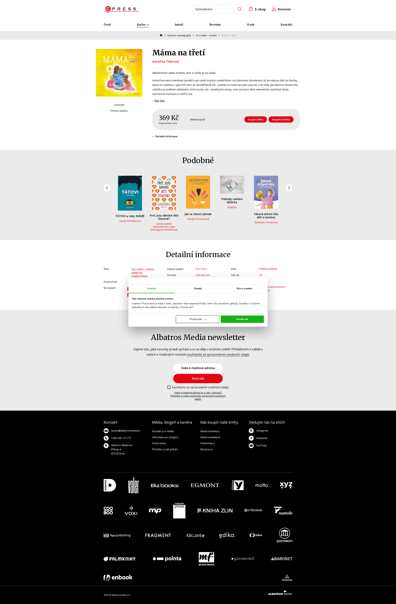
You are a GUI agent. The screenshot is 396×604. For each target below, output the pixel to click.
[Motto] (262, 485)
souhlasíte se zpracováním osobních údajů (218, 354)
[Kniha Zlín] (215, 510)
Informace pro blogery (165, 437)
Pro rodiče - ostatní (206, 35)
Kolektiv (232, 207)
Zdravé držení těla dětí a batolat (266, 215)
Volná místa (159, 443)
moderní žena (139, 276)
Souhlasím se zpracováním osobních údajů (200, 387)
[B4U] (117, 535)
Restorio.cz (206, 449)
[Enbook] (118, 578)
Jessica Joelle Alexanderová (162, 225)
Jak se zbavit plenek (198, 214)
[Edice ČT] (256, 535)
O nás (250, 24)
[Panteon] (284, 535)
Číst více (160, 100)
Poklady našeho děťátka (232, 200)
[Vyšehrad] (253, 510)
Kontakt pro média (163, 431)
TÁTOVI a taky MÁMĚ (129, 216)
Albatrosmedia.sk (210, 437)
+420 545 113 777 (121, 438)
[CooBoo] (108, 510)
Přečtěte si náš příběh (165, 449)
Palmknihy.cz (207, 443)
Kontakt (286, 24)
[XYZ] (286, 485)
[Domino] (110, 485)
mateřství (136, 272)
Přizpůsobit (195, 319)
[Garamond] (242, 558)
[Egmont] (205, 485)
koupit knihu (255, 119)
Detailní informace (166, 136)
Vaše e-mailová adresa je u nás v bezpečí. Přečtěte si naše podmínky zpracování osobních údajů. (198, 396)
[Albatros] (237, 485)
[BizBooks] (164, 485)
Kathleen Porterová (266, 222)
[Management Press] (155, 510)
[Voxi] (131, 510)
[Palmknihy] (119, 558)
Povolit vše (242, 319)
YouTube (261, 445)
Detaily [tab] (198, 288)
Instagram (262, 430)
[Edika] (227, 535)
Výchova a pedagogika (179, 35)
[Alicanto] (195, 535)
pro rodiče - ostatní (142, 269)
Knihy (141, 24)
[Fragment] (158, 535)
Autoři (179, 24)
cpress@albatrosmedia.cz (125, 430)
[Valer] (133, 485)
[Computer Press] (179, 510)
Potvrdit (198, 378)
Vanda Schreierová (130, 221)
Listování (119, 104)
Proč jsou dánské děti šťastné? (164, 217)
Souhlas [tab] (151, 288)
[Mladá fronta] (206, 558)
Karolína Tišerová (165, 61)
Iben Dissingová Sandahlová (164, 228)
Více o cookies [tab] (244, 288)
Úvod (107, 24)
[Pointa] (167, 558)
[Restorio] (287, 578)
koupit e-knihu (281, 119)
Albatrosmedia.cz (210, 431)
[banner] (121, 9)
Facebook (261, 438)
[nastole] (283, 510)
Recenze (215, 24)
